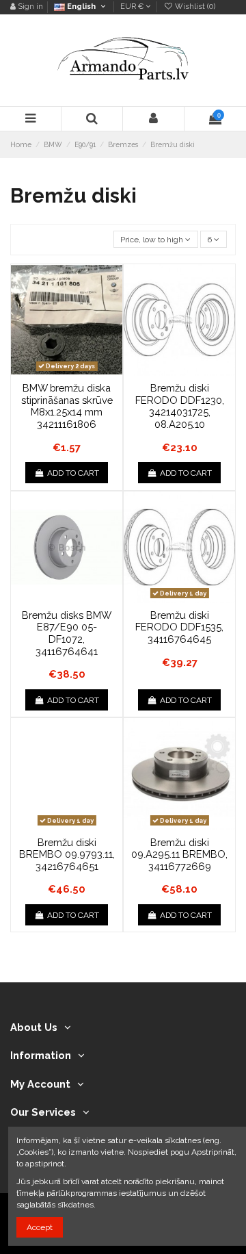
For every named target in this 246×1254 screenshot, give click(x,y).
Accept (40, 1227)
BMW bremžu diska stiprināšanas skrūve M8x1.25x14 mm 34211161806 (67, 406)
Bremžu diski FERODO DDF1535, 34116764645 (179, 627)
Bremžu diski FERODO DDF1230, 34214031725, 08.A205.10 (179, 406)
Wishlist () (194, 6)
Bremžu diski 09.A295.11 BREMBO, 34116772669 (179, 854)
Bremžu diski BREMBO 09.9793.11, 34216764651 (67, 854)
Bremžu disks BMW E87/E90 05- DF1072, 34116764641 (66, 633)
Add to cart (73, 473)
